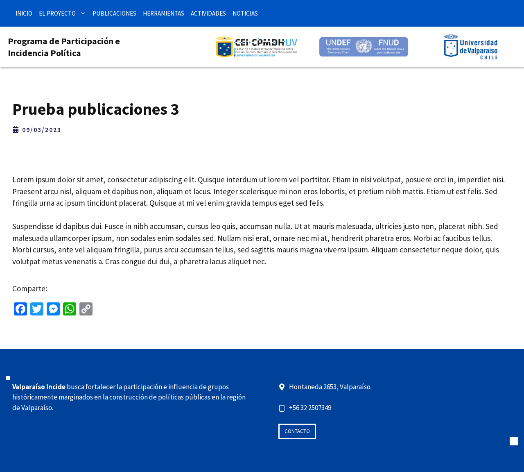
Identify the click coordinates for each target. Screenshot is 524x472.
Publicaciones (114, 13)
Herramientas (163, 13)
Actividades (208, 13)
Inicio (24, 13)
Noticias (245, 13)
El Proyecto (57, 13)
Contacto (297, 431)
